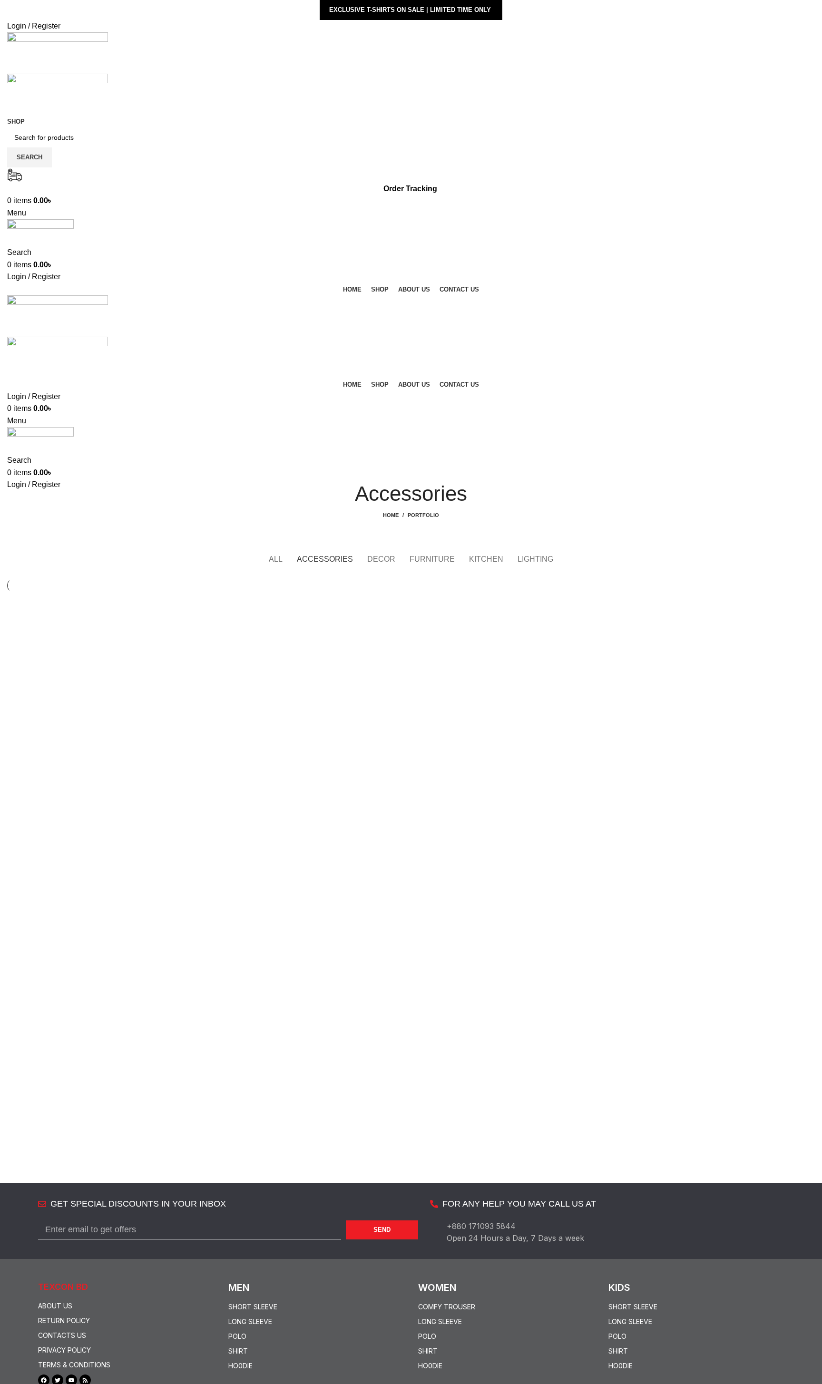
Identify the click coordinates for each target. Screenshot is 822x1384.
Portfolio (423, 515)
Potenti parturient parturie (344, 627)
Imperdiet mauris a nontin (75, 627)
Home (391, 515)
